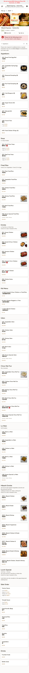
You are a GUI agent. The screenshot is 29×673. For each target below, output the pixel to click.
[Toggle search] (26, 43)
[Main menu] (2, 6)
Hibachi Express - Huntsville (14, 5)
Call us (22, 33)
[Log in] (26, 6)
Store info (8, 33)
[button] (27, 1)
